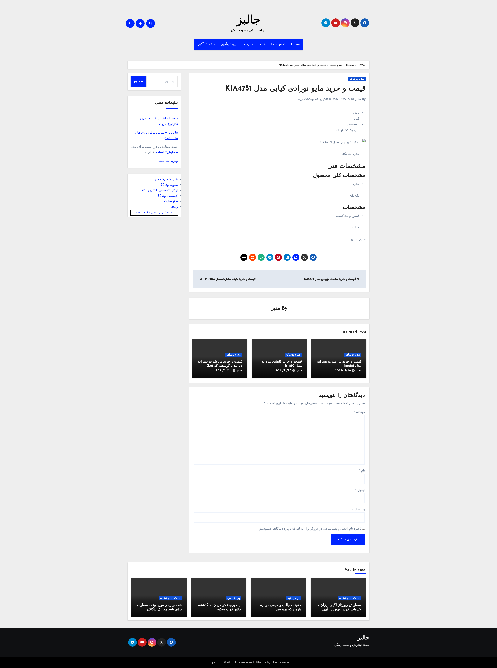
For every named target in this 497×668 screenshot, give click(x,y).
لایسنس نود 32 (168, 196)
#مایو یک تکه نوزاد (308, 99)
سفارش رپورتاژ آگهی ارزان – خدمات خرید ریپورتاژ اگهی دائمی (339, 609)
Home (295, 44)
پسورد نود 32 (169, 185)
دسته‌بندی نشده (349, 598)
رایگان (174, 207)
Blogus (261, 662)
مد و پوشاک (357, 79)
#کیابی (324, 99)
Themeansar (280, 662)
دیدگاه (359, 412)
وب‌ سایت (358, 509)
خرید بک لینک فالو (166, 179)
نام (362, 470)
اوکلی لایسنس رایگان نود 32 (159, 190)
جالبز (248, 20)
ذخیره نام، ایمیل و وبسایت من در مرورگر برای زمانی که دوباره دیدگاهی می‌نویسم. (310, 528)
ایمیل (360, 490)
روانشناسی (233, 598)
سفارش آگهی (206, 44)
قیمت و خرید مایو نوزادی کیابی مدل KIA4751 (295, 89)
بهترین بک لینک (168, 161)
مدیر (358, 99)
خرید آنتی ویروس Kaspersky (154, 212)
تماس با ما (278, 44)
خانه (262, 44)
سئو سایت (171, 201)
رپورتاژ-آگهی (229, 44)
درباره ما (248, 44)
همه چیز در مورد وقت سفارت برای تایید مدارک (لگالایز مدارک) (159, 609)
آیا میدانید (293, 598)
